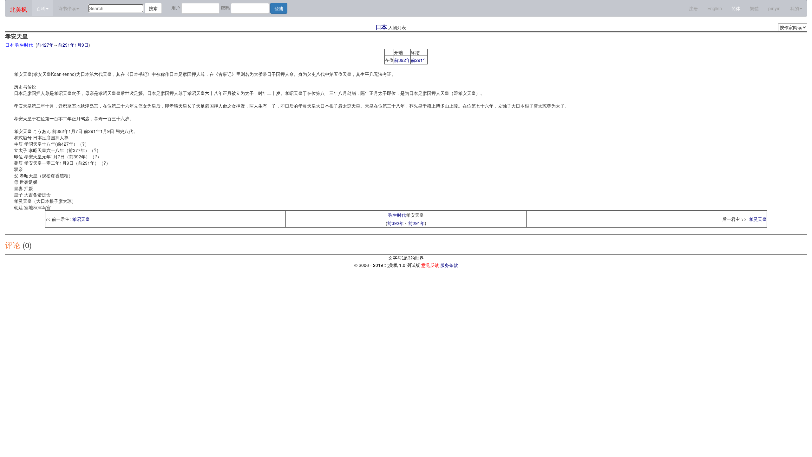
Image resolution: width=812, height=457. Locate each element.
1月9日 (81, 45)
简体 (735, 8)
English (714, 8)
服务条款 (449, 265)
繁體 (754, 8)
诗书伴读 (67, 8)
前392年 (402, 60)
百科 (40, 8)
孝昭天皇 (81, 219)
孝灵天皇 (758, 219)
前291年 (66, 45)
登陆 (278, 8)
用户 (175, 7)
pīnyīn (774, 8)
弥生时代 (397, 215)
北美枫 (18, 9)
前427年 (45, 45)
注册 (693, 8)
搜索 (153, 8)
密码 (225, 7)
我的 (794, 8)
